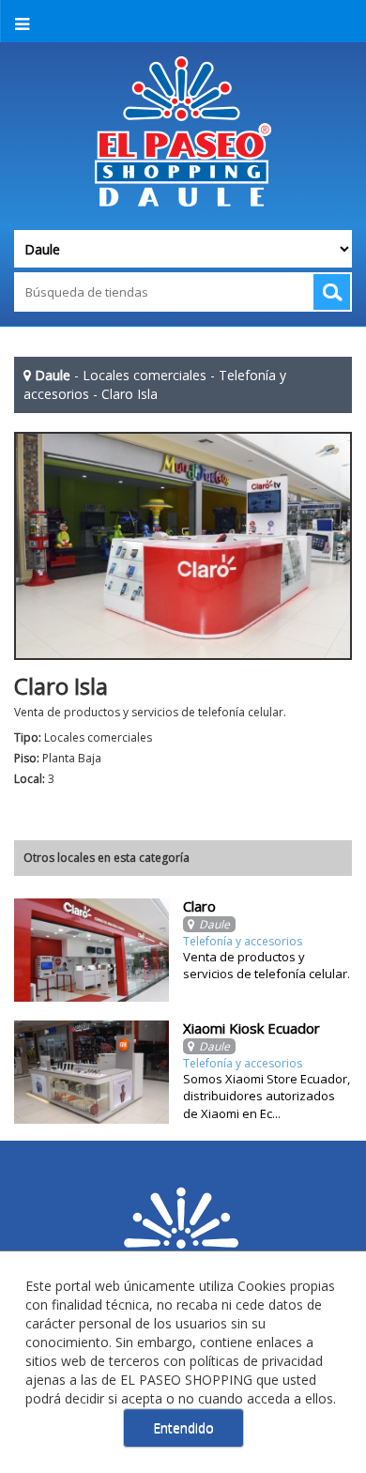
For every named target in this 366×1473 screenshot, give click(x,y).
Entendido (183, 1427)
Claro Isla (129, 394)
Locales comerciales (144, 375)
